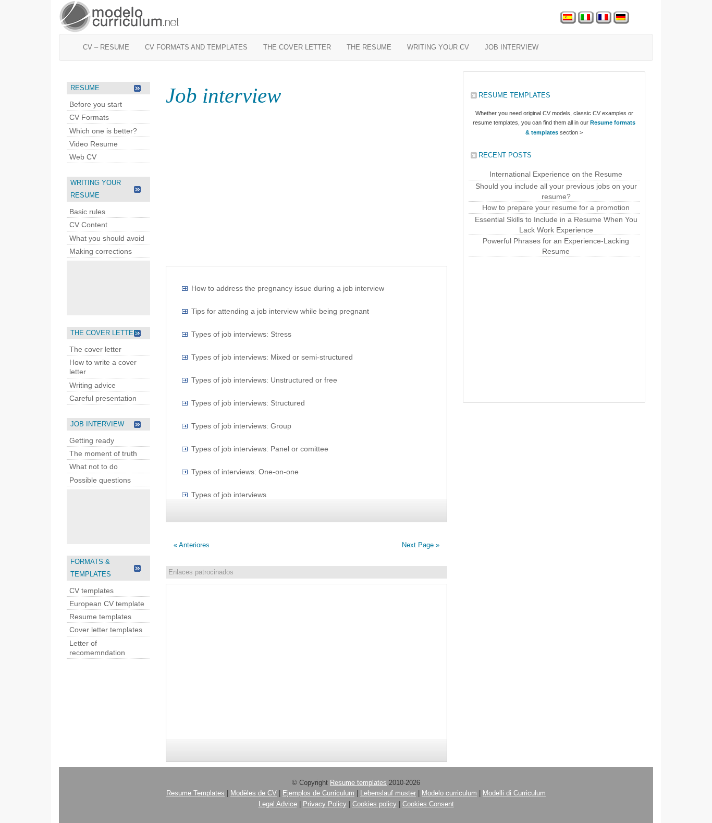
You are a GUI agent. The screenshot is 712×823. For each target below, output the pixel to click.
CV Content (88, 224)
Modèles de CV (253, 793)
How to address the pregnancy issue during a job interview (287, 288)
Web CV (82, 157)
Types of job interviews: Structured (248, 403)
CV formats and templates (196, 47)
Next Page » (420, 545)
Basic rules (87, 211)
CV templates (91, 590)
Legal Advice (278, 804)
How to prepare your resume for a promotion (556, 207)
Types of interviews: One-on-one (245, 472)
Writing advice (92, 385)
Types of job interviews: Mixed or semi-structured (272, 357)
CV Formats (89, 117)
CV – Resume (106, 47)
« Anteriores (192, 545)
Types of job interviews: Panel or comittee (259, 449)
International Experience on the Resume (555, 174)
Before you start (95, 104)
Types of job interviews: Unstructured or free (264, 380)
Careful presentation (103, 398)
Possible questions (100, 480)
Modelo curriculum (449, 793)
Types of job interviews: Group (241, 426)
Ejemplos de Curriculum (318, 793)
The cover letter (297, 47)
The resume (369, 47)
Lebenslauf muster (388, 793)
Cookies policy (374, 804)
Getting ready (91, 440)
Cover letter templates (105, 629)
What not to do (93, 466)
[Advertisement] (108, 286)
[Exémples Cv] (603, 18)
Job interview (511, 47)
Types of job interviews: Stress (241, 334)
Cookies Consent (428, 804)
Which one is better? (103, 131)
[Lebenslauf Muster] (621, 18)
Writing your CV (438, 47)
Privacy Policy (325, 804)
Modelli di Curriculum (514, 793)
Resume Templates (195, 793)
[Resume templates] (120, 17)
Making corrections (100, 251)
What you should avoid (106, 238)
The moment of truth (103, 453)
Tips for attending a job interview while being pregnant (280, 311)
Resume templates (100, 616)
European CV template (106, 603)
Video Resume (93, 144)
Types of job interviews (228, 494)
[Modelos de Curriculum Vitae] (568, 18)
